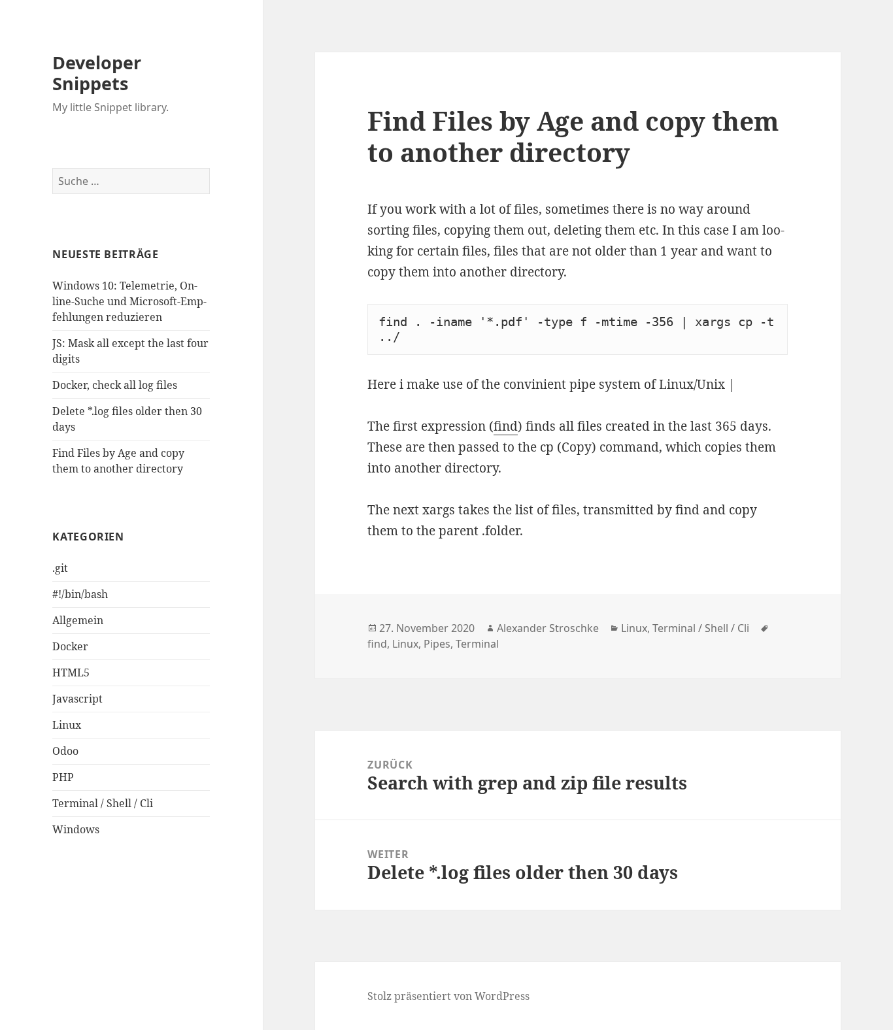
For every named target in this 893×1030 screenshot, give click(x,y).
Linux (66, 725)
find (506, 426)
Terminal (477, 644)
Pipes (437, 644)
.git (60, 568)
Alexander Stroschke (548, 628)
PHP (63, 777)
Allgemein (77, 620)
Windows (75, 829)
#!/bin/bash (80, 594)
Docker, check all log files (114, 385)
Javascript (77, 698)
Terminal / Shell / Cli (102, 803)
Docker (70, 646)
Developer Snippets (96, 72)
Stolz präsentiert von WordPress (448, 996)
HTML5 (71, 672)
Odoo (65, 751)
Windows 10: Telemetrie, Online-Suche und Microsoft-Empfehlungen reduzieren (129, 301)
